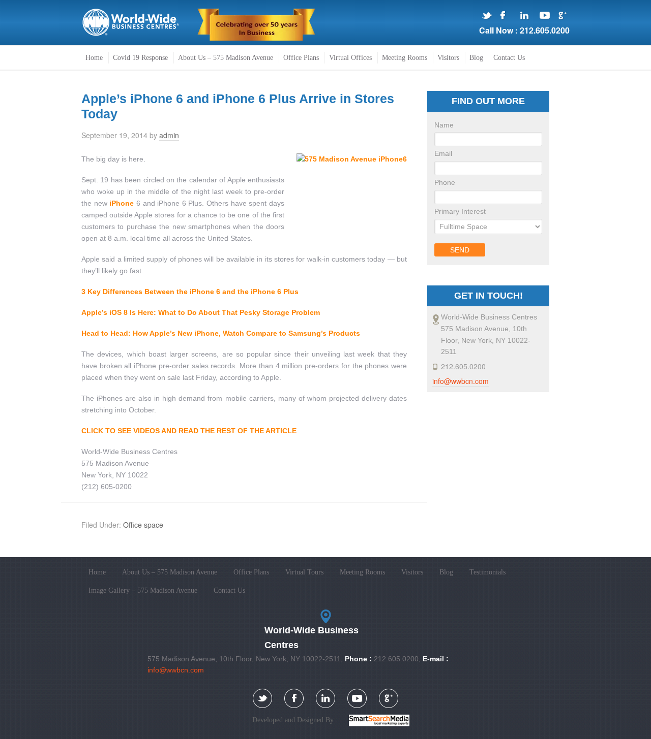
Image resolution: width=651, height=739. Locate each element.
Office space (143, 525)
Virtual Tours (304, 572)
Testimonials (487, 572)
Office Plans (251, 572)
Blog (446, 572)
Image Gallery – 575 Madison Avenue (142, 590)
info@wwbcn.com (460, 381)
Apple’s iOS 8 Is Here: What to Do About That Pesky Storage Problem (200, 312)
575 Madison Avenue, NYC (131, 22)
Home (97, 572)
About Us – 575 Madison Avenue (169, 572)
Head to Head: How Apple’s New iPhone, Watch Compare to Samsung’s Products (220, 333)
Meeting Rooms (362, 572)
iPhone (121, 203)
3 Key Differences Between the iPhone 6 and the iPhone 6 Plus (190, 291)
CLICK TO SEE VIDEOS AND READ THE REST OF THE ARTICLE (189, 431)
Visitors (412, 572)
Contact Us (229, 590)
